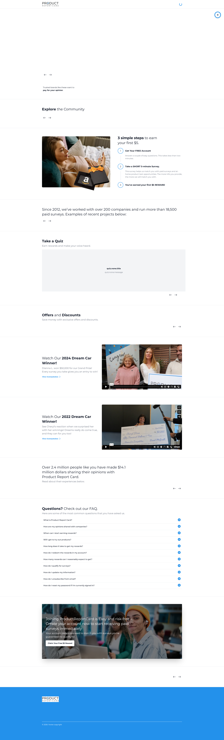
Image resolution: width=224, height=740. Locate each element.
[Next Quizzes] (175, 295)
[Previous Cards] (45, 74)
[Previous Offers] (174, 326)
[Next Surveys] (49, 221)
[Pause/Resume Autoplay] (217, 14)
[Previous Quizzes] (170, 295)
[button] (112, 520)
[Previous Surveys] (44, 221)
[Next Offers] (179, 326)
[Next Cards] (50, 74)
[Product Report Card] (50, 4)
